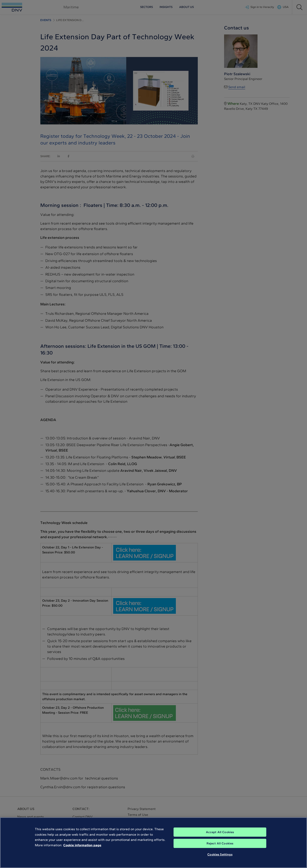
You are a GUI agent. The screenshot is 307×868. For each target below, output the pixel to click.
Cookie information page (82, 845)
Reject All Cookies (220, 843)
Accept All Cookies (220, 832)
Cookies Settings (219, 854)
